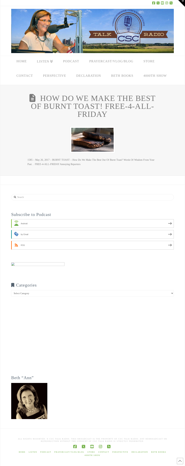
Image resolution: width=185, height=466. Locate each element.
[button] (181, 3)
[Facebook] (154, 3)
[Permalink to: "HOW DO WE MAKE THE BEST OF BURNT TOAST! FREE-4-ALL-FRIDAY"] (92, 140)
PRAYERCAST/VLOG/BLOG (69, 452)
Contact (103, 452)
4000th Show (92, 455)
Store (91, 452)
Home (22, 452)
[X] (158, 3)
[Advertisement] (92, 338)
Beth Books (158, 452)
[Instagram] (167, 3)
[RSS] (171, 3)
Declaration (140, 452)
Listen (33, 452)
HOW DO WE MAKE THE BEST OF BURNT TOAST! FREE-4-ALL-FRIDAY (93, 106)
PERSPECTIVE (120, 452)
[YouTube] (163, 3)
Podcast (45, 452)
